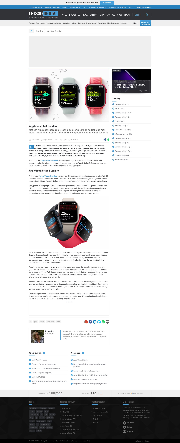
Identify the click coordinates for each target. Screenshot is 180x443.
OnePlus (94, 15)
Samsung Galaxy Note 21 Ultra (44, 7)
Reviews (31, 23)
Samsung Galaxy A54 (69, 433)
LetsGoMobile (139, 441)
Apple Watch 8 (66, 408)
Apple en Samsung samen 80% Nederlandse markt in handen (49, 382)
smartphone (34, 408)
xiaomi (32, 424)
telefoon (43, 408)
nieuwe (42, 427)
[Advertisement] (90, 51)
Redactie (95, 422)
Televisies (81, 23)
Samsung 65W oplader (106, 7)
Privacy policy (97, 415)
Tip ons (147, 441)
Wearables (66, 23)
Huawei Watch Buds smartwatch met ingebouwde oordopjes (89, 365)
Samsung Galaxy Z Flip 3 (87, 7)
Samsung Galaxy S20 (125, 7)
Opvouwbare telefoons (54, 23)
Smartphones (40, 23)
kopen (32, 421)
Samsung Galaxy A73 (69, 419)
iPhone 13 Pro (119, 109)
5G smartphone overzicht (123, 134)
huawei (42, 418)
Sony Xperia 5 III (67, 426)
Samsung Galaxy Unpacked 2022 (72, 415)
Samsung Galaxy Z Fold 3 (67, 7)
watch (58, 322)
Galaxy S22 (65, 412)
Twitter (129, 427)
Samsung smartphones (122, 138)
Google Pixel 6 (120, 121)
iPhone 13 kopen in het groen (41, 373)
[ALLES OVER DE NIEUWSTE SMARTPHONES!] (43, 13)
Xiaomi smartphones (122, 160)
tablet (39, 431)
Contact (95, 419)
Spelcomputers (91, 23)
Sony (119, 15)
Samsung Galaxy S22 (122, 104)
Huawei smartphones (122, 155)
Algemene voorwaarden (100, 412)
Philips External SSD (68, 422)
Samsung (111, 15)
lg (36, 418)
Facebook (130, 423)
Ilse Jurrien (35, 140)
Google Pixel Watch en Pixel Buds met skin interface (90, 375)
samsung (51, 408)
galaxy (32, 411)
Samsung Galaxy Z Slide (123, 113)
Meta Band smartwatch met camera (85, 379)
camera (39, 411)
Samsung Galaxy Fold (122, 143)
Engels (148, 7)
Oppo (102, 15)
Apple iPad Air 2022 (38, 377)
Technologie (102, 23)
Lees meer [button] (94, 3)
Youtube (130, 431)
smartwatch (50, 322)
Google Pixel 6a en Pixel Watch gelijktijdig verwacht (90, 384)
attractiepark (41, 421)
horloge (42, 322)
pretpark (50, 418)
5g (41, 414)
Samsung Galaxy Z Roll (122, 117)
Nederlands (141, 7)
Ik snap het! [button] (107, 3)
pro (46, 414)
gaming (49, 427)
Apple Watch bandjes (48, 176)
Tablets (74, 23)
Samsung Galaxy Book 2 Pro (71, 430)
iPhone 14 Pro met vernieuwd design (44, 364)
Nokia (85, 15)
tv (37, 424)
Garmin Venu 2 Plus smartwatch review (86, 371)
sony (31, 418)
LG (79, 15)
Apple (64, 15)
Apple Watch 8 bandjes (39, 360)
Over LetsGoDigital (99, 408)
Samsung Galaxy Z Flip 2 (123, 147)
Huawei (72, 15)
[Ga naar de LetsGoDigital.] (31, 31)
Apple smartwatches (49, 160)
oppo (46, 411)
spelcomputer (45, 424)
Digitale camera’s (113, 23)
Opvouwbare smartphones (123, 130)
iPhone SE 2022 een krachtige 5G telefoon (46, 368)
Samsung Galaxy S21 (122, 126)
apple (35, 322)
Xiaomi (127, 15)
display (52, 414)
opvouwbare (34, 414)
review (32, 431)
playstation (33, 427)
